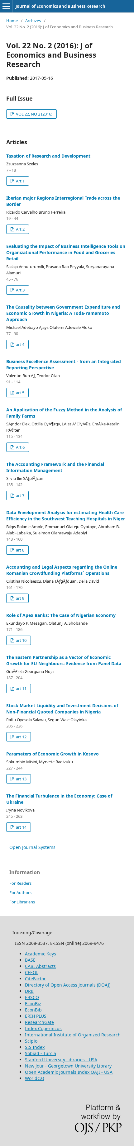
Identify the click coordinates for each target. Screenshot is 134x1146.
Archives (33, 20)
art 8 (19, 550)
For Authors (20, 892)
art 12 (20, 737)
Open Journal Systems (32, 847)
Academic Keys (40, 954)
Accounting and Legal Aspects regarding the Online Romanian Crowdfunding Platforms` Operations (61, 570)
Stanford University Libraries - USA (61, 1060)
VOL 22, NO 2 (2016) (33, 114)
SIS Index (35, 1047)
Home (12, 20)
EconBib (33, 1010)
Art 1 (20, 181)
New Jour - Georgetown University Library (68, 1066)
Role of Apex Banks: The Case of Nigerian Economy (61, 615)
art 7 (19, 495)
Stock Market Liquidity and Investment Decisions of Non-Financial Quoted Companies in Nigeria (62, 709)
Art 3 (20, 290)
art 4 (19, 344)
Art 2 (20, 229)
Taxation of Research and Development (48, 156)
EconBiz (33, 1003)
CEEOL (31, 972)
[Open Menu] (6, 6)
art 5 (19, 392)
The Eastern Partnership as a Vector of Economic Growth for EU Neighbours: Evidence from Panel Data (63, 660)
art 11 (20, 688)
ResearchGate (39, 1022)
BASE (30, 960)
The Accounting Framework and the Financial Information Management (55, 467)
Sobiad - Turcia (40, 1053)
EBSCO (32, 997)
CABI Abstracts (40, 966)
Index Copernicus (43, 1028)
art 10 (20, 640)
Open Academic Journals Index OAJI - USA (68, 1072)
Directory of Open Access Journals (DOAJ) (67, 985)
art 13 (20, 779)
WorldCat (34, 1078)
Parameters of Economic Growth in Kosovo (52, 754)
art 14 (20, 827)
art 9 (19, 598)
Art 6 (20, 447)
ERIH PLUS (35, 1016)
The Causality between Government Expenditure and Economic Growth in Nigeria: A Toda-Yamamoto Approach (63, 313)
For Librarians (22, 902)
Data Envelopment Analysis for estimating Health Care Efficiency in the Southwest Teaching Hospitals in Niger (65, 515)
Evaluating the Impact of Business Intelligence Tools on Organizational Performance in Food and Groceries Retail (65, 252)
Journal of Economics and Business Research (60, 6)
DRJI (29, 991)
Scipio (31, 1041)
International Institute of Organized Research (73, 1035)
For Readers (20, 883)
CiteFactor (35, 979)
